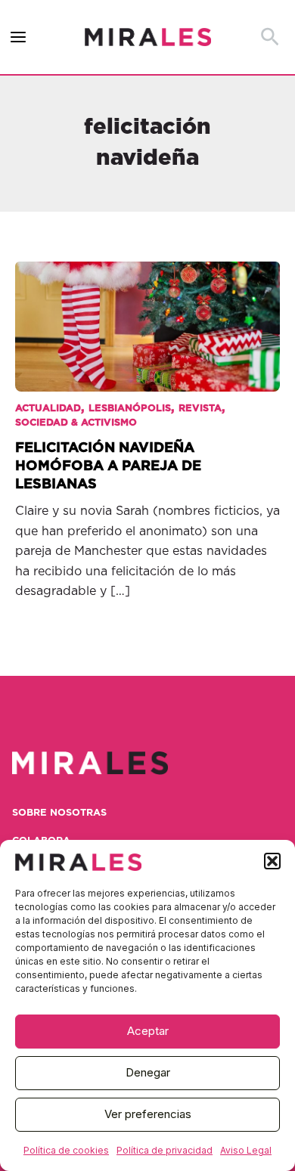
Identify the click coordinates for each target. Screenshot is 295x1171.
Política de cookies (66, 1150)
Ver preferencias (147, 1114)
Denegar (148, 1072)
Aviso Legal (246, 1150)
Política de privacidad (164, 1150)
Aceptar (148, 1031)
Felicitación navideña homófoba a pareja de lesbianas (108, 466)
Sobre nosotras (59, 813)
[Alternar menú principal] (18, 37)
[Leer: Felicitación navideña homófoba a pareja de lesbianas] (147, 316)
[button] (272, 861)
